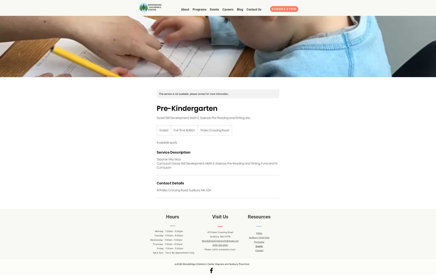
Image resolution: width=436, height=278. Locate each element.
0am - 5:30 (174, 235)
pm (181, 235)
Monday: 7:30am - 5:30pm (166, 231)
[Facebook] (211, 270)
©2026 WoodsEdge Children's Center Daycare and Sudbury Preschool (212, 264)
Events (259, 246)
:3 (167, 235)
